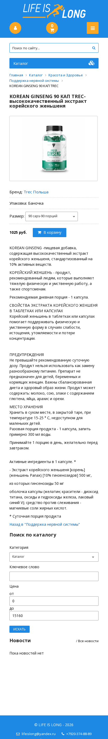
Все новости (88, 641)
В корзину (51, 232)
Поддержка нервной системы (34, 80)
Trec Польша (36, 191)
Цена (14, 586)
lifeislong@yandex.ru (39, 733)
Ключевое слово (24, 566)
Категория (18, 547)
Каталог (20, 63)
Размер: (16, 215)
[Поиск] (93, 47)
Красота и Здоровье (65, 75)
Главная (16, 75)
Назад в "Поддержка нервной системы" (44, 524)
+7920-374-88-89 (78, 733)
